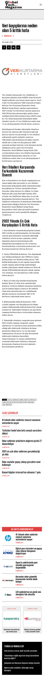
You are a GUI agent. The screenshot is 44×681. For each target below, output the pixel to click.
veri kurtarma (18, 402)
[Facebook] (4, 47)
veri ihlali (33, 399)
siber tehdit (24, 399)
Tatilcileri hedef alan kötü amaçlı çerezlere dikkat (22, 432)
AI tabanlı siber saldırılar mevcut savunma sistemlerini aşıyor (27, 537)
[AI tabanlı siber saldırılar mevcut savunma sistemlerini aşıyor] (8, 538)
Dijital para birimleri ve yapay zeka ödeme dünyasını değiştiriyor (29, 551)
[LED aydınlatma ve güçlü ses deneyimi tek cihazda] (8, 594)
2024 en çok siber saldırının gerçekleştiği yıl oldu (21, 453)
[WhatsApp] (9, 47)
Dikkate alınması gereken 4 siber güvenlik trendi (32, 630)
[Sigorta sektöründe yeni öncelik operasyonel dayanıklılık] (8, 566)
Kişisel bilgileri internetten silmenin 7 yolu (21, 472)
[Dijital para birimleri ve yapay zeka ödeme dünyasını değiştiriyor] (8, 552)
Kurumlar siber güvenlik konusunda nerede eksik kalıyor (26, 579)
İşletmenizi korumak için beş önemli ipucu (12, 630)
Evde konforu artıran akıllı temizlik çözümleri (20, 651)
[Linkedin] (13, 47)
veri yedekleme (29, 402)
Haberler (6, 426)
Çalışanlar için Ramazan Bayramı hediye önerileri (22, 663)
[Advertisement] (22, 502)
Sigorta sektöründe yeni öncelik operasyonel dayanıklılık (26, 565)
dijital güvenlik (13, 399)
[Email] (18, 47)
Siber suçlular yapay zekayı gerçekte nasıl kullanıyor (21, 463)
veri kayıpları (7, 402)
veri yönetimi (7, 404)
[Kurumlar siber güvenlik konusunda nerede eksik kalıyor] (8, 580)
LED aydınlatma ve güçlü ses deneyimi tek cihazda (28, 593)
